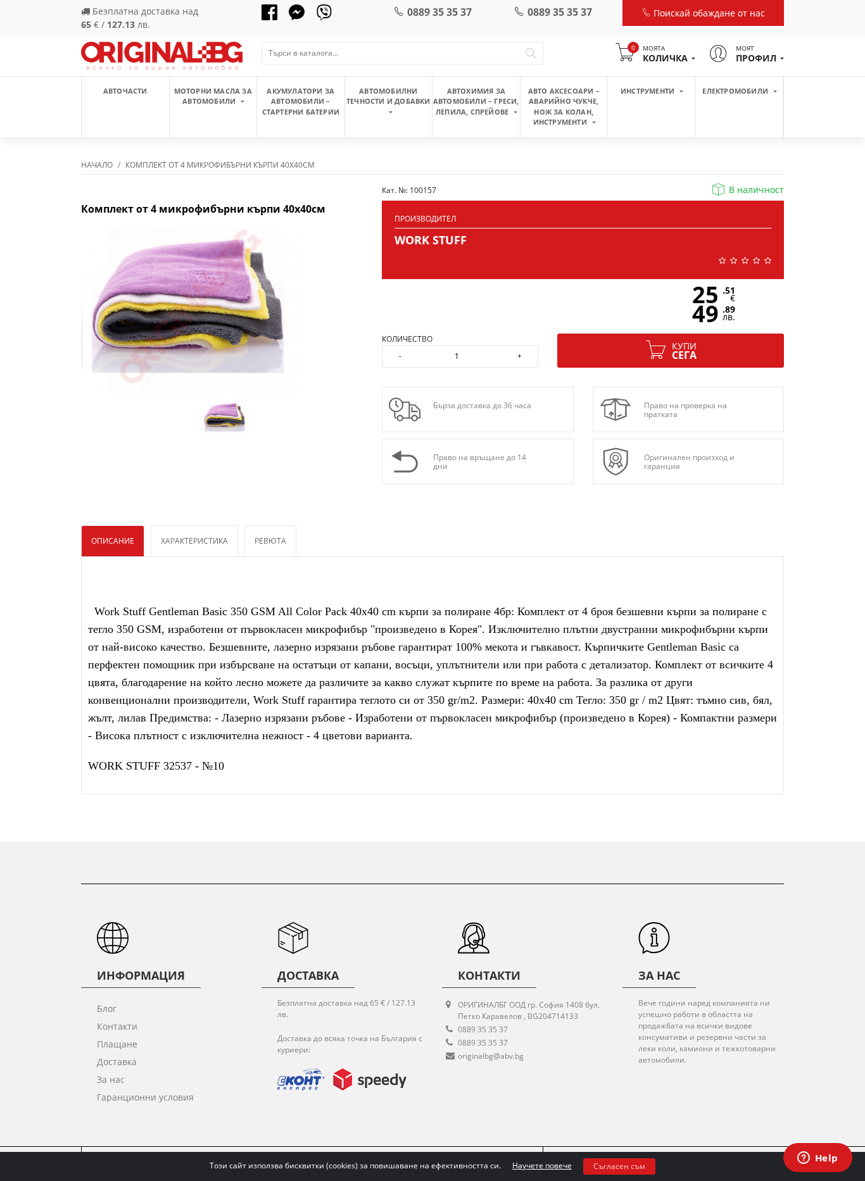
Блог (107, 1009)
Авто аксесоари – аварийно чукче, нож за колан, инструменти (564, 106)
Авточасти (125, 91)
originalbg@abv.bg (491, 1056)
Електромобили (736, 91)
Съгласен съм (619, 1166)
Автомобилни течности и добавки (388, 96)
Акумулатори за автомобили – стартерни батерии (300, 101)
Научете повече (542, 1165)
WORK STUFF (431, 239)
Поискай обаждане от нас (708, 13)
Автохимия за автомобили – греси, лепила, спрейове (476, 101)
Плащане (117, 1044)
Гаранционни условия (145, 1097)
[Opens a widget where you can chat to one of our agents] (817, 1159)
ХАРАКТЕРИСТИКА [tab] (194, 540)
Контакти (117, 1026)
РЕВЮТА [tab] (270, 540)
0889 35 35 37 (439, 12)
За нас (111, 1079)
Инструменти (648, 91)
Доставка (117, 1062)
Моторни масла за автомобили (213, 96)
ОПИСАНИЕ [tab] (112, 540)
